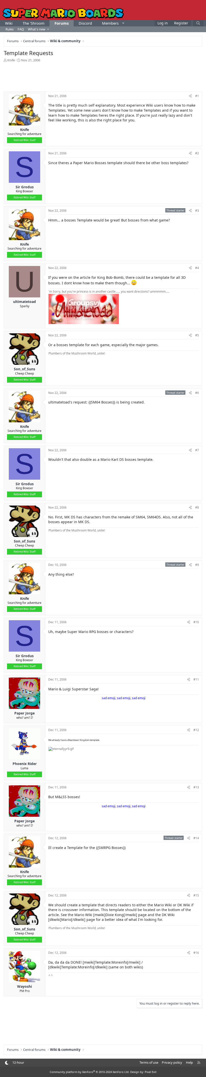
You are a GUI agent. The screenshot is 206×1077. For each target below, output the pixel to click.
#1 (197, 96)
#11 (196, 679)
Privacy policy (172, 1062)
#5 (197, 335)
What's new (36, 29)
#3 (197, 210)
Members (110, 23)
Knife (11, 60)
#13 (196, 787)
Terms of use (148, 1062)
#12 (196, 730)
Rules (10, 29)
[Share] (190, 96)
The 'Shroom (33, 23)
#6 (197, 393)
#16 (196, 953)
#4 (197, 268)
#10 (196, 622)
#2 (197, 153)
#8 (197, 507)
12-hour (18, 1062)
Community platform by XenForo (89, 1072)
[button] (123, 23)
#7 (197, 450)
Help (189, 1062)
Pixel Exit (151, 1072)
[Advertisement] (103, 76)
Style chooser (7, 1062)
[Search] (198, 23)
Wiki (9, 23)
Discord (85, 23)
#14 (196, 838)
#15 (196, 895)
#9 (197, 565)
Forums (62, 23)
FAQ (21, 29)
